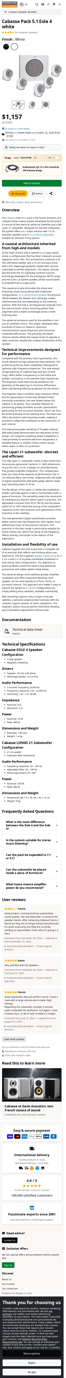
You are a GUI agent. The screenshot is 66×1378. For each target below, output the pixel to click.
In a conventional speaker (32, 294)
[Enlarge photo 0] (32, 75)
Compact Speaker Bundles (22, 11)
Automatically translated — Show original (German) (27, 979)
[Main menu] (60, 4)
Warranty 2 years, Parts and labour (24, 202)
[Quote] (42, 4)
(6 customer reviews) (26, 32)
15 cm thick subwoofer (41, 234)
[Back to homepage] (9, 4)
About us (7, 1279)
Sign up (8, 1265)
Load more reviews (14, 1039)
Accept (32, 1372)
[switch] (56, 157)
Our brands (8, 1283)
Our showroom (10, 1288)
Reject (32, 1363)
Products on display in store (17, 1293)
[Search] (37, 4)
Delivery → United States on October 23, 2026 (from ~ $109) (32, 134)
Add (49, 157)
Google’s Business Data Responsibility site (25, 1340)
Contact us (9, 1240)
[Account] (48, 4)
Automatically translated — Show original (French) (27, 948)
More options (32, 1353)
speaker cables (42, 555)
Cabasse (11, 217)
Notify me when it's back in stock (26, 147)
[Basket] (54, 4)
